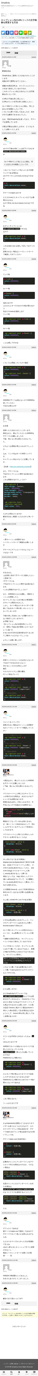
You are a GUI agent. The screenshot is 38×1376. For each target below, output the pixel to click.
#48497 (34, 133)
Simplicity (5, 3)
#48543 (34, 1260)
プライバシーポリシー (27, 1364)
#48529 (34, 706)
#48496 (34, 57)
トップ (6, 1364)
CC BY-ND (8, 1367)
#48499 (34, 259)
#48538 (34, 1021)
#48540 (34, 1108)
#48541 (34, 1213)
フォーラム (4, 36)
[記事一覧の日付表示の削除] (19, 1373)
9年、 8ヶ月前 (16, 43)
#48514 (34, 410)
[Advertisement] (19, 1341)
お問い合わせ (14, 1364)
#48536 (34, 765)
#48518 (34, 557)
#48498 (34, 210)
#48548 (34, 1283)
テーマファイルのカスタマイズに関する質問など (22, 36)
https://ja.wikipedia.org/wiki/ (20, 467)
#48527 (34, 644)
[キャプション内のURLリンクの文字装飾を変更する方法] (12, 33)
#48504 (34, 384)
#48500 (34, 347)
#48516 (34, 524)
